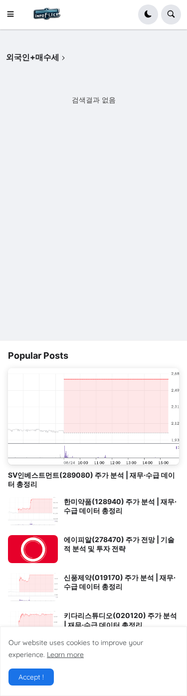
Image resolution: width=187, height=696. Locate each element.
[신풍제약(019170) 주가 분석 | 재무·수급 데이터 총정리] (33, 587)
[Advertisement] (93, 238)
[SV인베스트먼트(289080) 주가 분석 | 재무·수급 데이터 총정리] (93, 416)
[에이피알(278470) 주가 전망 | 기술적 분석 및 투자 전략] (33, 549)
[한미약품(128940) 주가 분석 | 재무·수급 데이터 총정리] (33, 511)
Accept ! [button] (31, 677)
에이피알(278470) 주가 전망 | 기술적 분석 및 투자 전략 (119, 544)
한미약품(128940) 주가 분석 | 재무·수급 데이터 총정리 (120, 506)
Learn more (65, 654)
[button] (13, 14)
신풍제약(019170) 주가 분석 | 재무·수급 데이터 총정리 (120, 582)
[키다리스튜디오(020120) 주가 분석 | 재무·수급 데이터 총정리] (33, 625)
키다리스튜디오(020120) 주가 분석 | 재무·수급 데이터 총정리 (120, 620)
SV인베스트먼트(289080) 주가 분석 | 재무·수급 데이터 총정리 (91, 479)
